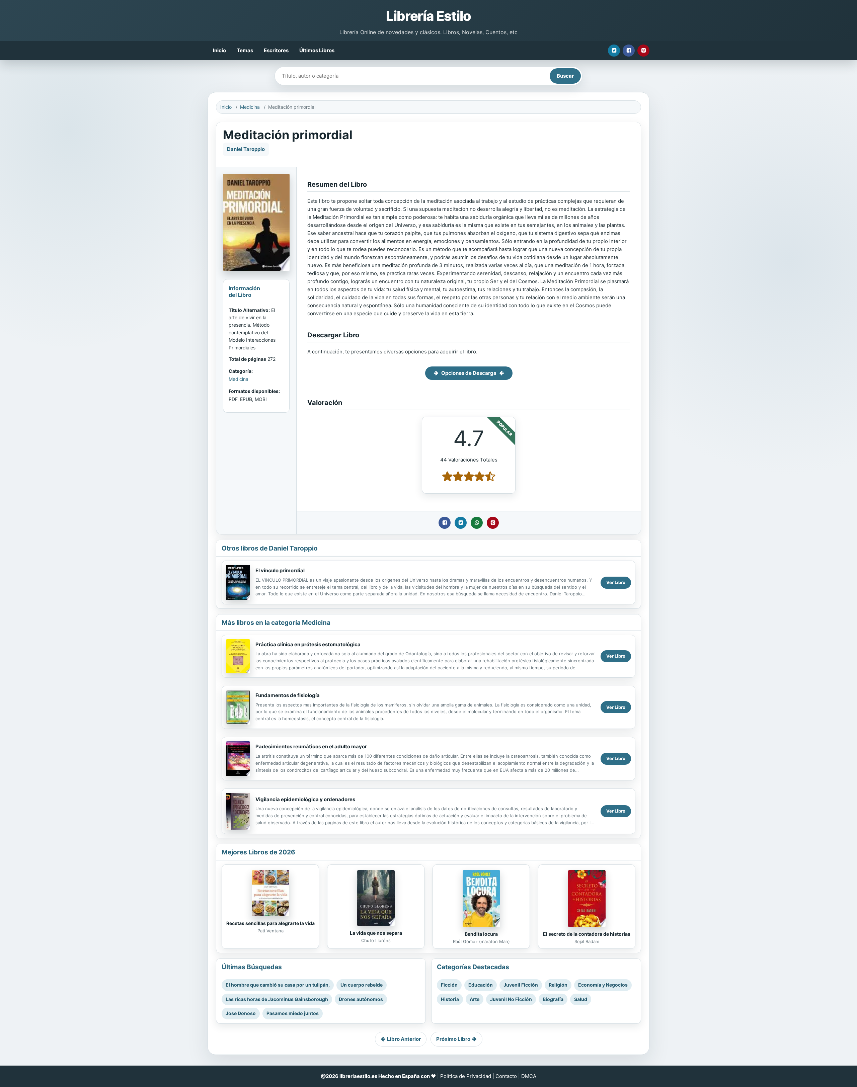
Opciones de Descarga (468, 373)
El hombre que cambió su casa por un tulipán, (278, 985)
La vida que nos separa (376, 933)
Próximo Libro (453, 1039)
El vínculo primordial (280, 570)
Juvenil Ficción (520, 985)
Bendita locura (481, 934)
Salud (580, 999)
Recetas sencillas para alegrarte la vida (270, 923)
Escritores (276, 50)
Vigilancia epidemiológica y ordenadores (305, 799)
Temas (245, 50)
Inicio (219, 50)
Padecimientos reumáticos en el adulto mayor (311, 746)
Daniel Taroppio (246, 149)
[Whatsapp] (477, 523)
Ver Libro (615, 582)
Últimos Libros (316, 50)
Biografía (553, 999)
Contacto (506, 1076)
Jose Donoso (241, 1013)
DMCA (528, 1076)
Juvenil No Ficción (511, 999)
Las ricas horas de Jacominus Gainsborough (277, 999)
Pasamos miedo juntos (292, 1013)
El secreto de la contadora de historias (586, 934)
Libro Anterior (404, 1039)
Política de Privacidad (465, 1076)
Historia (450, 999)
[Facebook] (629, 51)
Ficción (449, 985)
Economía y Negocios (603, 985)
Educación (480, 985)
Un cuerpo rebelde (361, 985)
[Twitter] (614, 51)
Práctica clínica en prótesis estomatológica (308, 644)
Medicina (250, 107)
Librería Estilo (428, 16)
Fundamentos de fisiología (287, 695)
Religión (558, 985)
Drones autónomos (361, 999)
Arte (474, 999)
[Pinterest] (643, 51)
